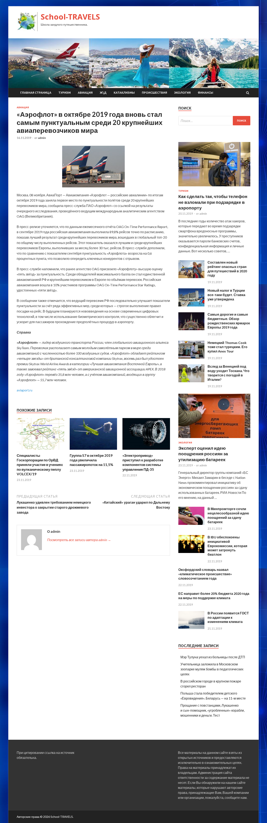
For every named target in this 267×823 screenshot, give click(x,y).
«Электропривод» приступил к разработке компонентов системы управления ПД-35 (142, 462)
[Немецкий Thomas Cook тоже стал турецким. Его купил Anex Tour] (191, 357)
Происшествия (154, 92)
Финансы (205, 92)
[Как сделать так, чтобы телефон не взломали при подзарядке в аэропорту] (214, 187)
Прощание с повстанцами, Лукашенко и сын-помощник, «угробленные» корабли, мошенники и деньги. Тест (212, 710)
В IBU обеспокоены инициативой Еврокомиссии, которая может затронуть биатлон (227, 545)
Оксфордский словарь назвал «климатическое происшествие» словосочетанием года (205, 574)
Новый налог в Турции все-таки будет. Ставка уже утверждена (226, 294)
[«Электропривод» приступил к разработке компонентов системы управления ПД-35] (146, 451)
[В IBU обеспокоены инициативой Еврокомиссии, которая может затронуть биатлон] (191, 552)
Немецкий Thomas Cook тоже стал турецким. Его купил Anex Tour (227, 347)
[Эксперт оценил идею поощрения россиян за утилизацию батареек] (214, 439)
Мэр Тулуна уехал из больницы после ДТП (212, 657)
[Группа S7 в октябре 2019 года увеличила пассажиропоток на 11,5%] (93, 451)
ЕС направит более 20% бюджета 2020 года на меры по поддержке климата (213, 595)
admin (42, 137)
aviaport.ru (24, 390)
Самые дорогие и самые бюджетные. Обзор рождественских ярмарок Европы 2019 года (229, 320)
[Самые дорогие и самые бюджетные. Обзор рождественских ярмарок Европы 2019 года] (191, 329)
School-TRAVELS (70, 17)
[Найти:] (214, 120)
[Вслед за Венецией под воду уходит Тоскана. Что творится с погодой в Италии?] (191, 381)
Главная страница (35, 92)
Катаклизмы (124, 92)
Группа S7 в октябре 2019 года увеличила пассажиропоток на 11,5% (91, 460)
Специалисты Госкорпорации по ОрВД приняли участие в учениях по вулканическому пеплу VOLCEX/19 (40, 464)
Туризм (64, 92)
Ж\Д (103, 92)
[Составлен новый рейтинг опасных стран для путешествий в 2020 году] (191, 277)
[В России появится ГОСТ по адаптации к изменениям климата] (191, 628)
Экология (182, 92)
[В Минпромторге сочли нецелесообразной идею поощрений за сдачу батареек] (191, 523)
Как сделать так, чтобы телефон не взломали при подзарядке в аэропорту (212, 202)
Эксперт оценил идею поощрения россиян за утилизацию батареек (203, 453)
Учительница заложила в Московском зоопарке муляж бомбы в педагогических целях (211, 669)
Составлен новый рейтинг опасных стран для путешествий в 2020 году (227, 268)
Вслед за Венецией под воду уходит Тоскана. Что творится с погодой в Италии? (228, 372)
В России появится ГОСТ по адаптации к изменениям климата (228, 617)
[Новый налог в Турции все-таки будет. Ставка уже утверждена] (191, 305)
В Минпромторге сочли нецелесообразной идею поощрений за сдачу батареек (228, 515)
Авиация (85, 92)
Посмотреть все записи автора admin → (79, 540)
